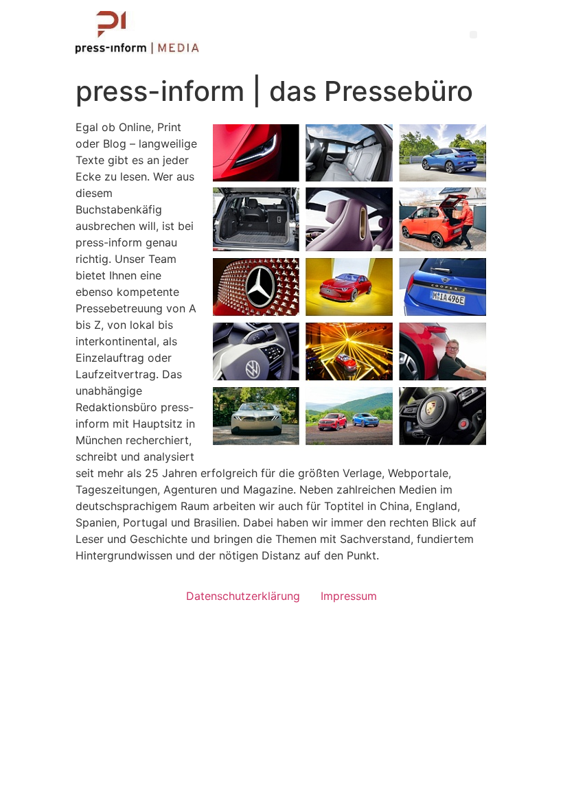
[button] (473, 34)
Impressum (349, 596)
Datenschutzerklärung (243, 596)
